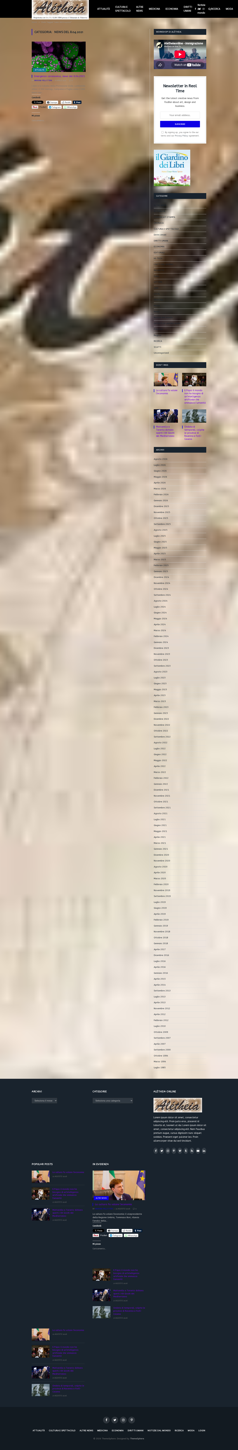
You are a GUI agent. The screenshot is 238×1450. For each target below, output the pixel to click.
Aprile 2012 (160, 1014)
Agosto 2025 (160, 530)
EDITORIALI (159, 252)
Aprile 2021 (160, 837)
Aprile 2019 (160, 914)
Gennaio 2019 (161, 926)
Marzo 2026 (160, 488)
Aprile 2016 (160, 967)
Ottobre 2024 (161, 589)
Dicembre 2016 (161, 955)
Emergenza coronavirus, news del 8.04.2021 (59, 76)
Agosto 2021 (160, 813)
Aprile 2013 (160, 1002)
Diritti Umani (160, 235)
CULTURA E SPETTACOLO (123, 9)
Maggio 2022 (160, 760)
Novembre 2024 (162, 583)
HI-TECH (158, 258)
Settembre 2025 (162, 524)
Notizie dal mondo (201, 9)
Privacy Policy (181, 135)
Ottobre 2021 (161, 801)
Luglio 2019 (160, 902)
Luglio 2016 (160, 961)
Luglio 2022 (160, 748)
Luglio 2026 (160, 465)
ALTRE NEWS (139, 9)
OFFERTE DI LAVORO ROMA (167, 323)
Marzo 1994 (160, 1061)
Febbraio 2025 (161, 565)
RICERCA (215, 8)
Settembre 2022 (162, 737)
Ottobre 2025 (161, 518)
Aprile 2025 (160, 553)
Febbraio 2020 (161, 884)
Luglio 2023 (160, 677)
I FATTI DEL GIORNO (163, 264)
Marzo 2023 (160, 701)
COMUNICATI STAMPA (164, 217)
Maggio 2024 (160, 618)
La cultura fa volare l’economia (166, 392)
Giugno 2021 (160, 825)
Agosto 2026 (160, 459)
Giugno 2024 (160, 612)
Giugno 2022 (160, 754)
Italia (156, 276)
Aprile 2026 (160, 482)
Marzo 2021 (160, 843)
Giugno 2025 (160, 542)
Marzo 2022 (160, 772)
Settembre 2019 (162, 896)
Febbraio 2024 (161, 636)
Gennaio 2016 (161, 973)
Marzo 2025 (160, 559)
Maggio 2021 (160, 831)
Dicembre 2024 (161, 577)
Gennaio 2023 (161, 713)
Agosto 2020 (160, 866)
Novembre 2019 (162, 890)
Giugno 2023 (160, 683)
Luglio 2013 (160, 996)
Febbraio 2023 (161, 707)
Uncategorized (161, 353)
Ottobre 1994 (161, 1055)
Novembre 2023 (162, 654)
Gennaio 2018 (161, 943)
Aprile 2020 (160, 872)
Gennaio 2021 (161, 849)
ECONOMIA (171, 8)
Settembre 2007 (162, 1038)
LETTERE (158, 282)
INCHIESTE (159, 270)
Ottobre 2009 (161, 1032)
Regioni (157, 335)
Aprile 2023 (160, 695)
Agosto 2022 (160, 742)
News (156, 311)
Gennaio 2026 (161, 500)
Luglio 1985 (160, 1067)
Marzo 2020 (160, 878)
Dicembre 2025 (161, 506)
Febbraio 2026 (161, 494)
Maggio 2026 (160, 477)
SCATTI (157, 347)
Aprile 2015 (160, 979)
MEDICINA (154, 8)
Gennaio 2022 (161, 784)
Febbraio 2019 (161, 920)
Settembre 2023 (162, 666)
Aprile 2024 (160, 624)
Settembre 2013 (162, 990)
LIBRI (156, 288)
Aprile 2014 (160, 985)
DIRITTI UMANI (188, 9)
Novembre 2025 (162, 512)
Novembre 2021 (162, 796)
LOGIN (201, 1430)
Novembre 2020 (162, 860)
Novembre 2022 (162, 725)
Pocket (43, 107)
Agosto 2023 (160, 671)
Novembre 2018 (162, 931)
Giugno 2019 (160, 908)
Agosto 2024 (160, 601)
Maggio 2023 (160, 689)
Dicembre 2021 (161, 790)
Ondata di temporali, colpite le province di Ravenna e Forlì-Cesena (194, 433)
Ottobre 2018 (161, 937)
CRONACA (159, 223)
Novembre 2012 (162, 1008)
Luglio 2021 (160, 819)
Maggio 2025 (160, 548)
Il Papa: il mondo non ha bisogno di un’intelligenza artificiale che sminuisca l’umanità (195, 396)
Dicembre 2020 (161, 855)
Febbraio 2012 (161, 1020)
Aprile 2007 (160, 1044)
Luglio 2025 (160, 536)
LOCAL (157, 294)
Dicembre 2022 (161, 719)
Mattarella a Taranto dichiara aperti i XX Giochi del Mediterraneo (165, 431)
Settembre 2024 (162, 595)
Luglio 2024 (160, 607)
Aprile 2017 (160, 949)
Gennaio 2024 (161, 642)
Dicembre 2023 (161, 648)
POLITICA (158, 329)
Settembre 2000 (162, 1049)
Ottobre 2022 (161, 731)
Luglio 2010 (160, 1026)
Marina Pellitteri (43, 80)
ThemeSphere (137, 1438)
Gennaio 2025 (161, 571)
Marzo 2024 (160, 630)
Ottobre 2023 (161, 660)
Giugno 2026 (160, 471)
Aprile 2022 (160, 766)
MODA (229, 8)
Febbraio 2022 (161, 778)
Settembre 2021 (162, 807)
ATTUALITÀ (103, 8)
